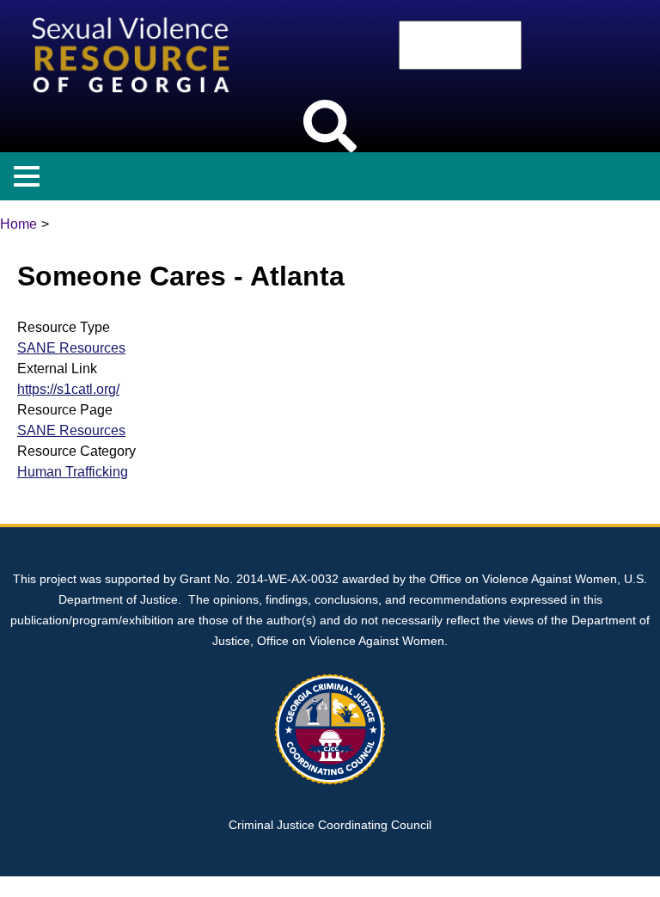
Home (18, 224)
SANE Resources (71, 348)
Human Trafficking (72, 471)
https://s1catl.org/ (68, 389)
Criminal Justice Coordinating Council (330, 825)
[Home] (134, 10)
